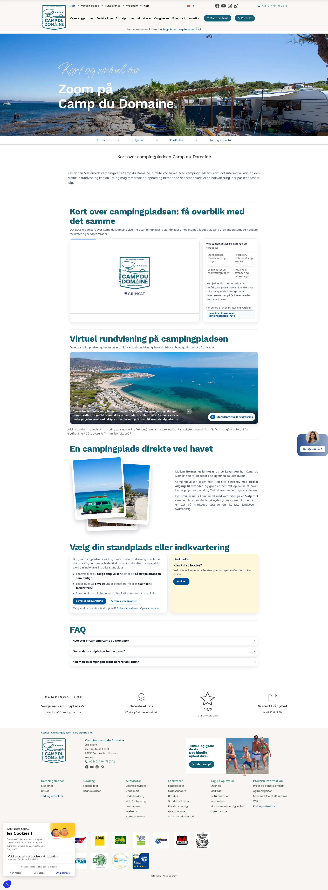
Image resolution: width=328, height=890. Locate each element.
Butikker (173, 796)
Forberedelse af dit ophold (270, 796)
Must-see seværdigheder (227, 806)
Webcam (132, 6)
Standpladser (125, 18)
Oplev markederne (128, 608)
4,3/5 (207, 709)
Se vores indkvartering (89, 600)
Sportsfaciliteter (178, 801)
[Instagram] (230, 6)
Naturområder (220, 796)
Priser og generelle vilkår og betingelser (268, 788)
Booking (89, 781)
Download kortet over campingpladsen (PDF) (221, 314)
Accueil (45, 732)
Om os (101, 140)
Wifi (255, 801)
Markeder (216, 791)
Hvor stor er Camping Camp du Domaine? (101, 640)
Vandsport (132, 791)
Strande (216, 786)
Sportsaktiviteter (136, 786)
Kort (72, 6)
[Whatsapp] (236, 6)
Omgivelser (162, 18)
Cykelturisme (219, 811)
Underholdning (135, 796)
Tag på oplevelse (223, 781)
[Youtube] (223, 6)
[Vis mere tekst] (189, 411)
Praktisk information (186, 18)
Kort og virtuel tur (221, 140)
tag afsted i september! (179, 29)
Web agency (170, 875)
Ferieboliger (105, 18)
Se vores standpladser (124, 601)
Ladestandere (177, 791)
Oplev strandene (149, 608)
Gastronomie (176, 811)
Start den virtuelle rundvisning (235, 416)
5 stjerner (138, 140)
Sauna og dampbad (181, 816)
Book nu (181, 581)
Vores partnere (135, 816)
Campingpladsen (82, 18)
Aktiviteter (144, 18)
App (146, 6)
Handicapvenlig (178, 806)
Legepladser (176, 786)
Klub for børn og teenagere (136, 803)
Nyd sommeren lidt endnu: (144, 29)
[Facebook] (217, 6)
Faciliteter (176, 140)
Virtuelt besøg (90, 6)
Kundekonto (112, 6)
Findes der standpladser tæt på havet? (99, 651)
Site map (156, 875)
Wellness (131, 811)
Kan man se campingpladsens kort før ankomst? (106, 662)
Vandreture (218, 801)
